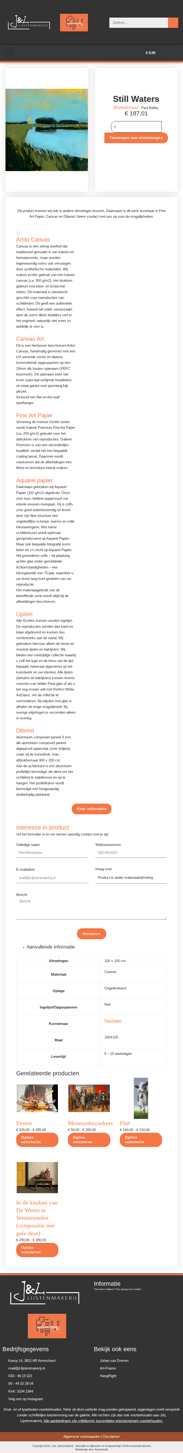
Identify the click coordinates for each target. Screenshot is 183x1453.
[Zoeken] (173, 23)
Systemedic (101, 1449)
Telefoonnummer (108, 845)
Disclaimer (111, 1437)
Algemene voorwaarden (81, 1437)
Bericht (21, 895)
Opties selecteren (31, 1140)
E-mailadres (25, 869)
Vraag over (103, 869)
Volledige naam (28, 845)
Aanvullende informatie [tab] (51, 946)
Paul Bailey (113, 1021)
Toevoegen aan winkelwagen (136, 138)
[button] (9, 53)
